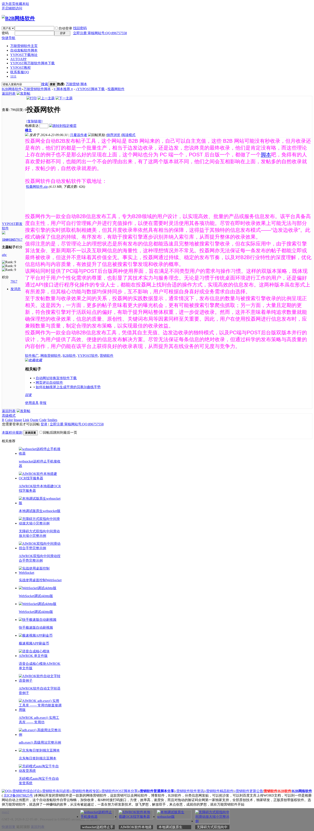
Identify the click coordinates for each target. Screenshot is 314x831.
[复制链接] (34, 121)
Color (9, 420)
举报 (43, 403)
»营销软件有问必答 (55, 791)
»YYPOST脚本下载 (90, 89)
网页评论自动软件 (49, 382)
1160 (5, 239)
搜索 (44, 84)
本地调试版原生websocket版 (39, 511)
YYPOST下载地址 (24, 55)
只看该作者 (78, 135)
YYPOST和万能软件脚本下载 (32, 63)
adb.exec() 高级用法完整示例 (40, 742)
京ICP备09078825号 (18, 795)
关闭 (311, 810)
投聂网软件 (116, 89)
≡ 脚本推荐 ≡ (63, 89)
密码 (5, 33)
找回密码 (80, 28)
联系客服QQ (19, 72)
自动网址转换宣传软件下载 (56, 378)
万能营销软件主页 (24, 46)
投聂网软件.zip (37, 186)
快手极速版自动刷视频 (36, 627)
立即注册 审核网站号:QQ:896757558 (100, 33)
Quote (34, 420)
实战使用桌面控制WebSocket (40, 580)
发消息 (15, 289)
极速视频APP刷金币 (34, 643)
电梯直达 (32, 126)
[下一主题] (64, 98)
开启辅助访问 (12, 8)
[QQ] (6, 791)
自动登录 (65, 28)
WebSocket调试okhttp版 (36, 596)
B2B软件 (69, 355)
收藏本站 (22, 4)
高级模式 (9, 415)
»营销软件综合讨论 (25, 791)
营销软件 (106, 355)
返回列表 (9, 93)
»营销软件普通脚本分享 (156, 791)
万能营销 (72, 84)
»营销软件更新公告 (248, 791)
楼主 (28, 130)
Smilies (52, 420)
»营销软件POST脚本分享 (119, 791)
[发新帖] (23, 93)
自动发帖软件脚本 (24, 50)
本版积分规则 (12, 432)
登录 (44, 424)
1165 (12, 239)
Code (43, 420)
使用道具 (32, 403)
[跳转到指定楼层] (62, 126)
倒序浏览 (113, 135)
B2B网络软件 (12, 89)
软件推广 (32, 355)
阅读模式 (128, 135)
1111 (13, 76)
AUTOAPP (18, 59)
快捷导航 (8, 38)
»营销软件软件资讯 (189, 791)
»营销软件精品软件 (218, 791)
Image (18, 420)
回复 (28, 395)
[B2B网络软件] (18, 18)
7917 (19, 239)
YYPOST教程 (20, 67)
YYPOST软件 (88, 355)
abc (4, 255)
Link (26, 420)
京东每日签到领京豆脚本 (37, 758)
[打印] (31, 98)
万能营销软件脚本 (37, 89)
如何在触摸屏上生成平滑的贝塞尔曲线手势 (68, 387)
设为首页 (8, 4)
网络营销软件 (50, 355)
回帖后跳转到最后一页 (60, 432)
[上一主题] (46, 98)
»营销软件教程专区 (84, 791)
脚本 (83, 84)
